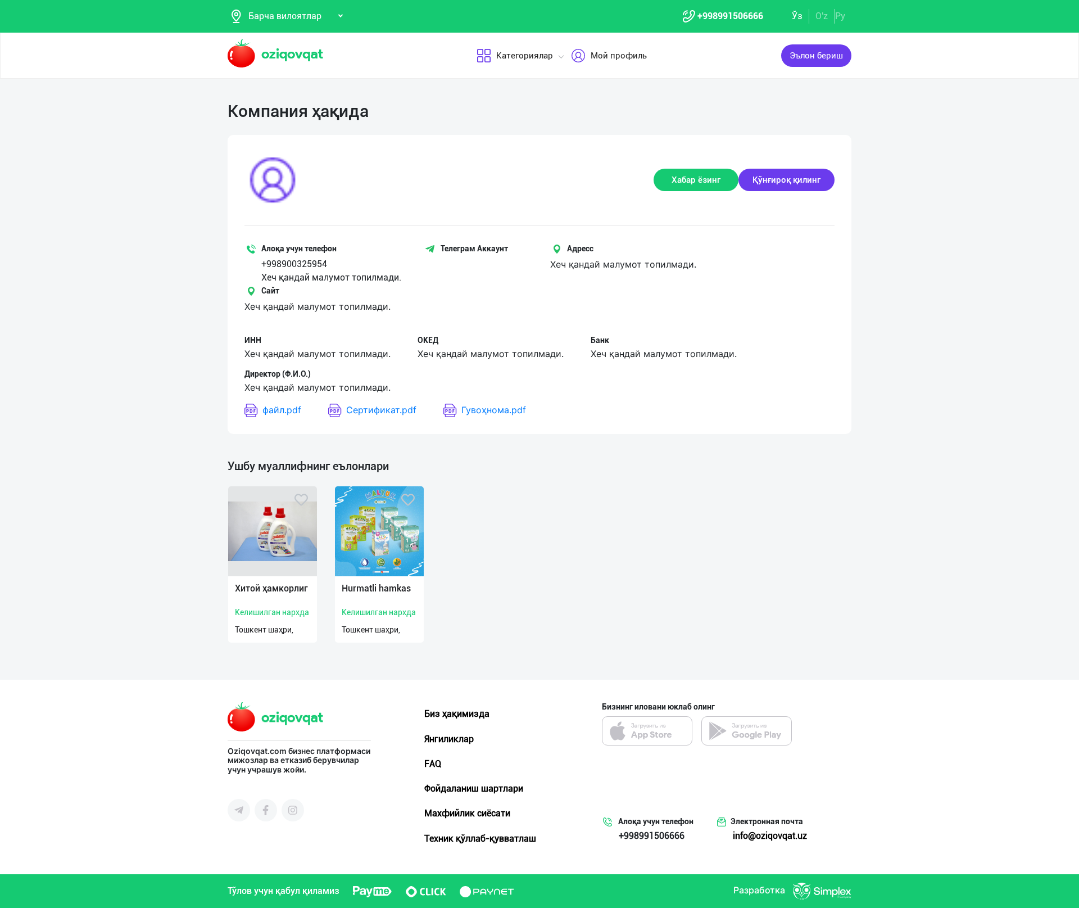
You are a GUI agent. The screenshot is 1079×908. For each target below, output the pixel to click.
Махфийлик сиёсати (467, 813)
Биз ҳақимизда (456, 713)
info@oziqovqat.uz (770, 835)
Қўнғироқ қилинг (786, 180)
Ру (840, 16)
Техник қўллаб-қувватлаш (480, 838)
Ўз (797, 16)
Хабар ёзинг (696, 180)
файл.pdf (281, 409)
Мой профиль (619, 56)
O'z (821, 16)
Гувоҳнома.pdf (493, 409)
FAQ (432, 763)
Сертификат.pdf (381, 409)
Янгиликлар (449, 739)
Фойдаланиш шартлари (473, 788)
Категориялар (524, 56)
